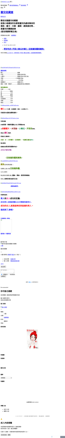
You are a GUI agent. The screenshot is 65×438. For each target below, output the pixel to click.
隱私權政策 (41, 416)
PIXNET (20, 416)
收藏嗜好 (13, 35)
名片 (5, 42)
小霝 (2, 245)
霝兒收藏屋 (7, 12)
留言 (13, 254)
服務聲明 (48, 416)
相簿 (5, 38)
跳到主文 (3, 16)
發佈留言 (3, 276)
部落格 (6, 40)
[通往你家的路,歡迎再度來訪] (32, 348)
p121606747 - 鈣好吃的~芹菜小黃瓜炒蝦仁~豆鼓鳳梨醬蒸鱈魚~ (24, 52)
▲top (2, 263)
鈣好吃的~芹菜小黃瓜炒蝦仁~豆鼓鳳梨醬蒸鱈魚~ (24, 49)
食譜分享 (13, 259)
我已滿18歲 (3, 434)
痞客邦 (9, 254)
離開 (9, 434)
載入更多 (3, 266)
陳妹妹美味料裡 (14, 261)
